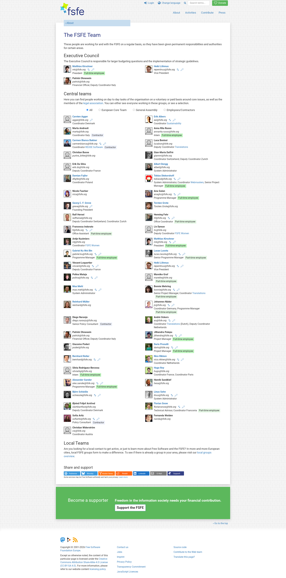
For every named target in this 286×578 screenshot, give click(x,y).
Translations (181, 147)
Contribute (207, 12)
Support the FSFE (130, 508)
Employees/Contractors (181, 110)
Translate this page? (184, 556)
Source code (180, 547)
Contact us (122, 547)
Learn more (123, 477)
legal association (93, 103)
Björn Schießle (80, 391)
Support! (176, 474)
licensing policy (98, 569)
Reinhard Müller (81, 301)
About (176, 12)
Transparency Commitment (131, 566)
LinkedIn (142, 474)
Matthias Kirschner (82, 66)
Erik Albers (160, 116)
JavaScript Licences (127, 571)
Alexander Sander (82, 379)
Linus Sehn (160, 391)
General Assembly (146, 110)
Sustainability (174, 123)
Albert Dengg (161, 164)
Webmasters (197, 182)
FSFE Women (182, 233)
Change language (170, 2)
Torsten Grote (161, 203)
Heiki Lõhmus (161, 66)
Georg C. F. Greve (81, 203)
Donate (221, 2)
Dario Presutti (161, 344)
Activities (190, 12)
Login (150, 2)
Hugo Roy (159, 367)
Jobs (119, 552)
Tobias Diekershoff (164, 175)
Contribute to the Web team (188, 552)
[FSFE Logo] (72, 9)
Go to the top (221, 523)
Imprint (120, 556)
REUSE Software (94, 147)
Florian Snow (161, 403)
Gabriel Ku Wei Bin (82, 250)
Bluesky (90, 474)
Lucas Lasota (161, 250)
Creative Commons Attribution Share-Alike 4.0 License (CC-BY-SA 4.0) (84, 562)
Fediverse (73, 474)
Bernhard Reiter (80, 356)
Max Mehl (77, 286)
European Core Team (114, 110)
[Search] (185, 3)
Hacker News (107, 474)
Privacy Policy (124, 561)
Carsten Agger (80, 116)
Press (222, 12)
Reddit (125, 474)
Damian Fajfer (80, 175)
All (90, 110)
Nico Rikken (160, 356)
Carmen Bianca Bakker (84, 140)
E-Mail (159, 474)
